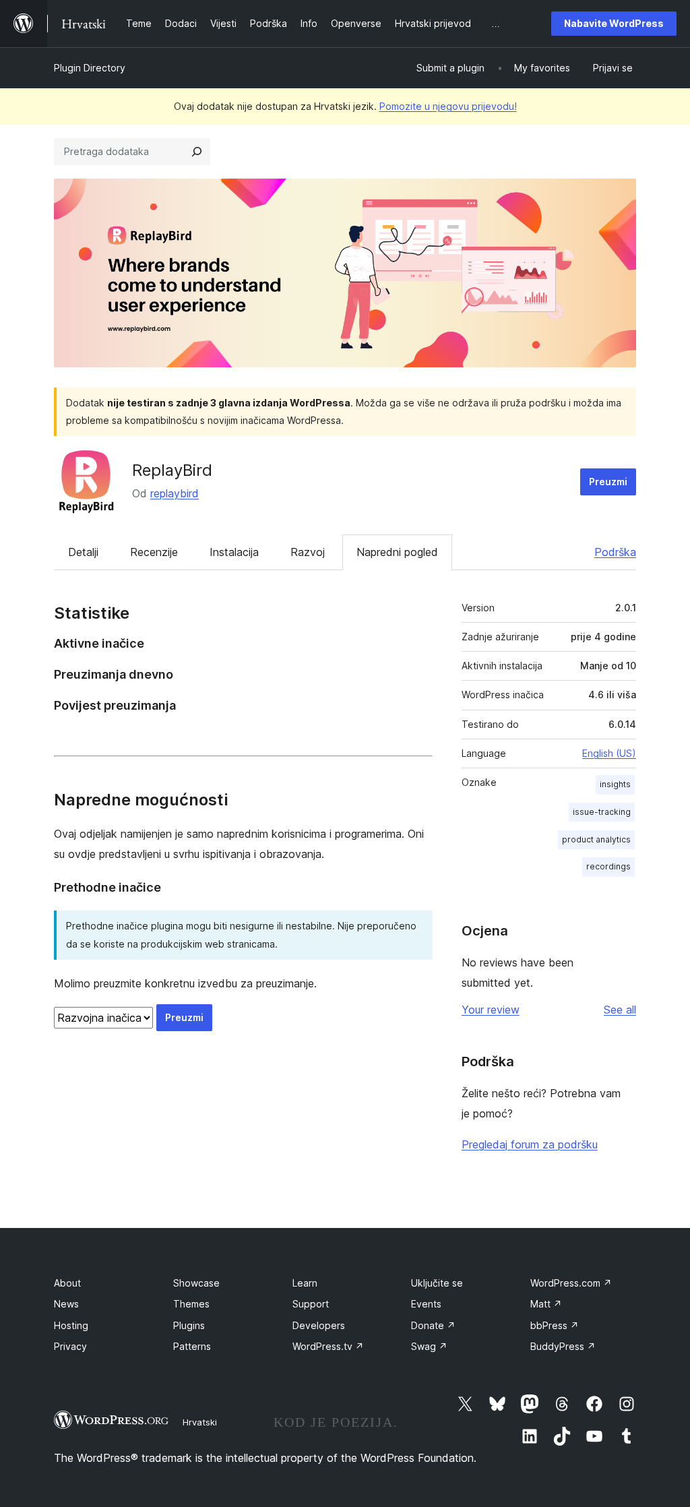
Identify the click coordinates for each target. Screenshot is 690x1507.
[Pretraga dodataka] (196, 151)
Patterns (192, 1346)
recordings (608, 866)
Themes (191, 1304)
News (66, 1304)
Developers (318, 1325)
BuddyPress (563, 1346)
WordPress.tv (328, 1346)
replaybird (174, 493)
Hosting (71, 1325)
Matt (546, 1304)
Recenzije (154, 552)
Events (426, 1304)
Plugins (189, 1325)
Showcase (196, 1283)
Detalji (83, 552)
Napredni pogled (397, 552)
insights (615, 784)
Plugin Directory (89, 67)
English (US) (609, 753)
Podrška (615, 552)
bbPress (554, 1325)
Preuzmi (608, 481)
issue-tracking (602, 812)
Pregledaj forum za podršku (530, 1144)
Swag (429, 1346)
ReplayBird (172, 470)
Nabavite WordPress (614, 23)
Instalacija (234, 552)
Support (310, 1304)
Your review (491, 1009)
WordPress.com (571, 1283)
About (67, 1283)
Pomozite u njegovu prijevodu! (448, 106)
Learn (304, 1283)
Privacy (70, 1346)
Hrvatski (200, 1422)
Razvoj (307, 552)
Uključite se (437, 1283)
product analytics (596, 839)
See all (620, 1009)
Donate (433, 1325)
